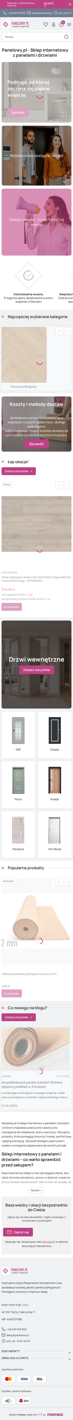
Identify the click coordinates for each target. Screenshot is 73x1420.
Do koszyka (11, 607)
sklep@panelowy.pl (42, 13)
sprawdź (49, 3)
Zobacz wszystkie (16, 471)
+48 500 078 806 (16, 13)
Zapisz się (21, 1232)
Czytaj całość (9, 1105)
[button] (66, 37)
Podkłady (5, 1076)
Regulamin (49, 1241)
